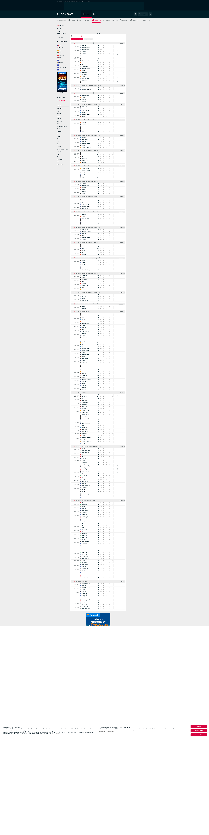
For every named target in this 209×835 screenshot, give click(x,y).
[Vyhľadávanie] (135, 14)
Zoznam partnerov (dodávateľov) (106, 731)
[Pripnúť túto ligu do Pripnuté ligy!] (93, 43)
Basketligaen (60, 28)
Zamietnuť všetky (199, 730)
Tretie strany (57, 733)
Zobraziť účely (198, 734)
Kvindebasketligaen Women (61, 34)
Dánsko (85, 36)
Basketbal (76, 36)
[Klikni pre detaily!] (98, 46)
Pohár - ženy (60, 37)
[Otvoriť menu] (150, 14)
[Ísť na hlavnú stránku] (66, 14)
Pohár (58, 31)
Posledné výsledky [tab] (77, 39)
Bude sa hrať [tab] (88, 39)
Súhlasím (199, 726)
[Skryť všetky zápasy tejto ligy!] (124, 43)
